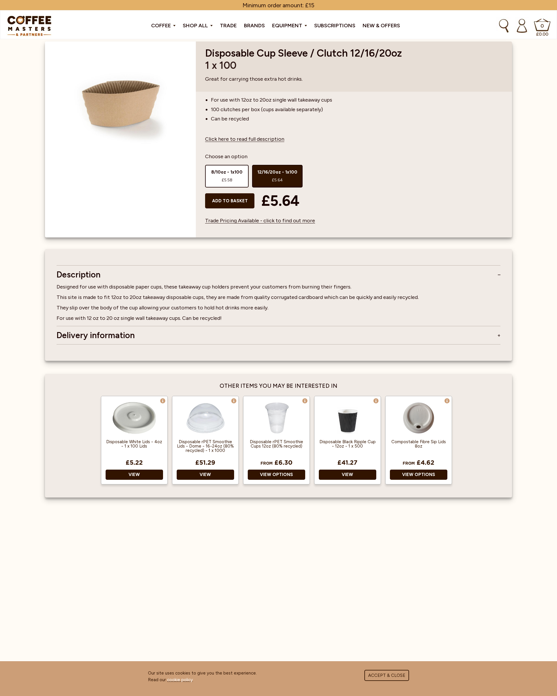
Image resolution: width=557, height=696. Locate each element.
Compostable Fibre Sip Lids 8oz (418, 444)
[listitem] (227, 176)
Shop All (196, 25)
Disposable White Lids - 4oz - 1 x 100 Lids (134, 444)
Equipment (287, 25)
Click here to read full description (244, 139)
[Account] (522, 26)
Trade (228, 25)
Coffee (161, 25)
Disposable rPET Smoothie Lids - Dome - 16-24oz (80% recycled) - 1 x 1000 (205, 446)
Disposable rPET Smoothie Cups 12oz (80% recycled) (276, 444)
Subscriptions (334, 25)
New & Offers (381, 25)
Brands (254, 25)
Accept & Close (386, 675)
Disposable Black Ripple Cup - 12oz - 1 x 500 (347, 444)
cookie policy (180, 679)
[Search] (504, 26)
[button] (162, 400)
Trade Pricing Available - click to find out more (260, 220)
